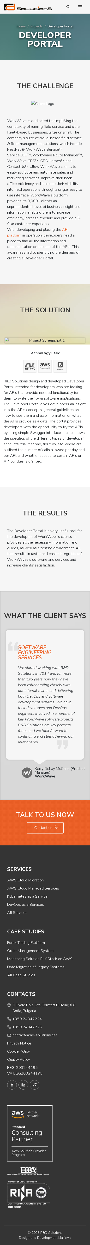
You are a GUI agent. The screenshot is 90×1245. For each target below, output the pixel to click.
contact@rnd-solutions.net (34, 1035)
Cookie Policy (18, 1051)
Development (47, 1237)
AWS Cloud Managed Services (33, 888)
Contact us (43, 827)
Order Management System (30, 950)
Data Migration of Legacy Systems (36, 967)
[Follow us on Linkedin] (23, 1085)
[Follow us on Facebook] (12, 1085)
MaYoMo (64, 1237)
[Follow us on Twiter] (34, 1085)
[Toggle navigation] (80, 6)
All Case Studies (21, 975)
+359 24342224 (27, 1019)
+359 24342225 (27, 1027)
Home (21, 26)
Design (24, 1237)
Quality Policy (18, 1059)
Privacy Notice (19, 1043)
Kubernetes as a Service (27, 896)
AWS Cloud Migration (25, 880)
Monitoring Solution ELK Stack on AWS (39, 959)
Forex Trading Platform (26, 942)
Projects (36, 26)
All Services (17, 912)
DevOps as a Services (25, 904)
